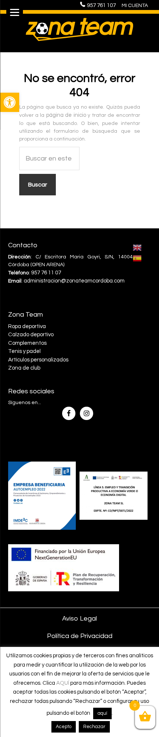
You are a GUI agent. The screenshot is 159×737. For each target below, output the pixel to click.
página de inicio (66, 115)
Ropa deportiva (27, 326)
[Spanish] (137, 258)
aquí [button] (102, 713)
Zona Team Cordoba (79, 29)
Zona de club (24, 368)
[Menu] (14, 12)
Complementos (27, 343)
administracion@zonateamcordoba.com (74, 281)
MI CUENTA (135, 5)
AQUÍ (62, 683)
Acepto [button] (63, 726)
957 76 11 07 (46, 272)
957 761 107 (103, 5)
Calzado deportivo (31, 334)
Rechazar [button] (94, 726)
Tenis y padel (24, 351)
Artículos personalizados (38, 360)
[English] (137, 247)
